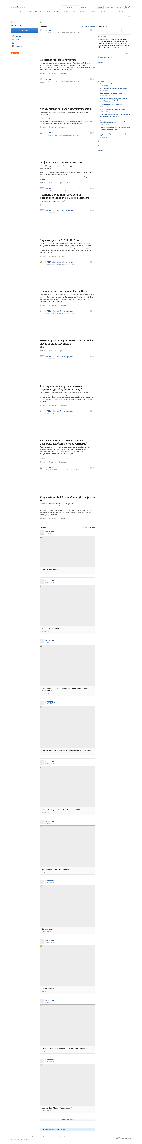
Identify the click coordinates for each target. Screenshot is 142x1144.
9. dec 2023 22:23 (50, 1002)
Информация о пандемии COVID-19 (61, 162)
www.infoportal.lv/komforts (49, 506)
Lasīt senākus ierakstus (87, 27)
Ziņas (29, 11)
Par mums (60, 1137)
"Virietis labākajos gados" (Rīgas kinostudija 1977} (61, 810)
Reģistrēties (109, 7)
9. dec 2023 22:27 (50, 763)
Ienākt (100, 7)
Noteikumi (46, 1137)
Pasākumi (82, 11)
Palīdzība (32, 1137)
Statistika (93, 11)
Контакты (18, 46)
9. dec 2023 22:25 (50, 883)
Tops (73, 11)
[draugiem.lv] (13, 11)
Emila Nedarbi (47, 989)
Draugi (103, 11)
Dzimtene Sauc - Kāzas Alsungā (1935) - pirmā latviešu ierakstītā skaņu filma (66, 689)
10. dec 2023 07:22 (51, 533)
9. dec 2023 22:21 (50, 1062)
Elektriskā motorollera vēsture (58, 59)
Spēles (47, 11)
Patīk (44, 74)
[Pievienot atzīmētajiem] (91, 30)
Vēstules (121, 11)
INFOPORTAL (17, 25)
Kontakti (38, 1137)
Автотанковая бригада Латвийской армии (65, 109)
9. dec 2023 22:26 (50, 823)
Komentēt (53, 74)
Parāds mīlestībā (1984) (50, 629)
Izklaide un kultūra (66, 210)
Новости (18, 43)
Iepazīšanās (14, 1137)
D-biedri (57, 11)
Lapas (66, 11)
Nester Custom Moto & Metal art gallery (63, 291)
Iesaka (64, 74)
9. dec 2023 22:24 (50, 942)
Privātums (53, 1137)
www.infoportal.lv (105, 57)
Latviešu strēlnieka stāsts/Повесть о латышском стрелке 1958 (66, 750)
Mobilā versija (24, 1137)
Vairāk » (128, 54)
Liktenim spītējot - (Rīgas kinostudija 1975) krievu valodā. (64, 1048)
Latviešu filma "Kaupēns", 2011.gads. (56, 1108)
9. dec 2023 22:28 (50, 704)
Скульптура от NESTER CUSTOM (59, 240)
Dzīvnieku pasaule (66, 311)
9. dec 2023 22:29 (50, 642)
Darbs (66, 1137)
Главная (18, 36)
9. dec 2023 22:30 (50, 582)
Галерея (18, 39)
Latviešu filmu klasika (50, 569)
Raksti (111, 11)
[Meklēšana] (128, 11)
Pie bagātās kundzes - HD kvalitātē (55, 869)
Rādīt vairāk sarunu (67, 1120)
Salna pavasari (47, 929)
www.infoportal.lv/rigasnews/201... (52, 201)
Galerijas (38, 11)
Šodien (20, 11)
